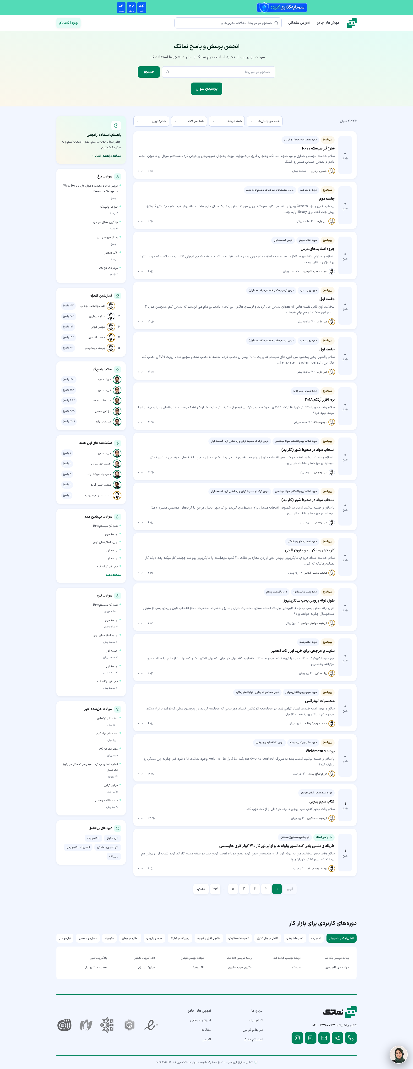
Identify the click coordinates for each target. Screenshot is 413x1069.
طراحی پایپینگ (109, 207)
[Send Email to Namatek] (324, 1038)
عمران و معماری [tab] (88, 938)
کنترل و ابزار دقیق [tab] (267, 938)
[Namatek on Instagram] (297, 1038)
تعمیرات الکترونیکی (78, 847)
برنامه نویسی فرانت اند (286, 958)
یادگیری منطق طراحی (105, 222)
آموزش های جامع (199, 1010)
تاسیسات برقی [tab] (295, 938)
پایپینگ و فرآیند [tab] (180, 938)
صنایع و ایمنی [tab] (130, 938)
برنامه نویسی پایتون (192, 958)
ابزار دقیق (112, 838)
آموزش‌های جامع (328, 22)
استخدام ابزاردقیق (107, 733)
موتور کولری (111, 785)
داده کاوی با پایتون (144, 958)
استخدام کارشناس (107, 718)
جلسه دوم (111, 534)
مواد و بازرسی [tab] (154, 938)
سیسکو (296, 967)
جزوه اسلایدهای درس (105, 542)
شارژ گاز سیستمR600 (105, 526)
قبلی (290, 889)
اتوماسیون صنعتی (107, 847)
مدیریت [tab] (109, 938)
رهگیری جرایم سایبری (240, 967)
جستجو (148, 71)
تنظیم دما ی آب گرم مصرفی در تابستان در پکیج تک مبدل (90, 767)
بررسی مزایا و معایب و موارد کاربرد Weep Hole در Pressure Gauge (90, 189)
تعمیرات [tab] (316, 938)
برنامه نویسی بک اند (337, 958)
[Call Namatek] (351, 1038)
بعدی (201, 889)
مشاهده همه (113, 575)
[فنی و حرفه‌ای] (64, 1025)
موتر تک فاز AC (108, 268)
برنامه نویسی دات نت (239, 958)
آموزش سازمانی (299, 22)
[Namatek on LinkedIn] (310, 1038)
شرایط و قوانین (253, 1029)
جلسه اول (112, 550)
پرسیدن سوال (206, 89)
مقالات (206, 1029)
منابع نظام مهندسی (106, 800)
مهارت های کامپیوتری (337, 967)
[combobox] (265, 121)
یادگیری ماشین (98, 958)
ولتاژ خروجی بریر (107, 237)
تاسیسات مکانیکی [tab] (238, 938)
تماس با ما (255, 1020)
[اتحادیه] (129, 1025)
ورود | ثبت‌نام (68, 22)
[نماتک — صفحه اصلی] (352, 23)
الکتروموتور (111, 253)
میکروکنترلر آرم (146, 967)
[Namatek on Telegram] (337, 1038)
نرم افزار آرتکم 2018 (107, 567)
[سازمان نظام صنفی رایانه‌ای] (86, 1025)
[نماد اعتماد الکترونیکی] (151, 1025)
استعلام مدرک (253, 1039)
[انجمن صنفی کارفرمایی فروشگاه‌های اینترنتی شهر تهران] (108, 1025)
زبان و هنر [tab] (65, 938)
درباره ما (257, 1010)
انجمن (206, 1039)
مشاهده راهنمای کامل (108, 156)
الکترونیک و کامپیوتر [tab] (341, 938)
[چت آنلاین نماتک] (398, 1054)
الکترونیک (93, 838)
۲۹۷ (215, 889)
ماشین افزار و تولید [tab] (208, 938)
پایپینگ (113, 856)
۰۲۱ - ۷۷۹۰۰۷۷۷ (323, 1025)
